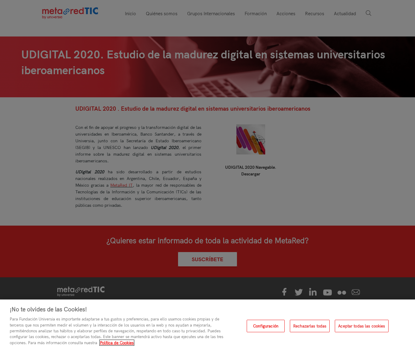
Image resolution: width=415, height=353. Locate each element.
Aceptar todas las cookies (361, 326)
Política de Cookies (117, 342)
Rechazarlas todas (309, 326)
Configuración (265, 326)
